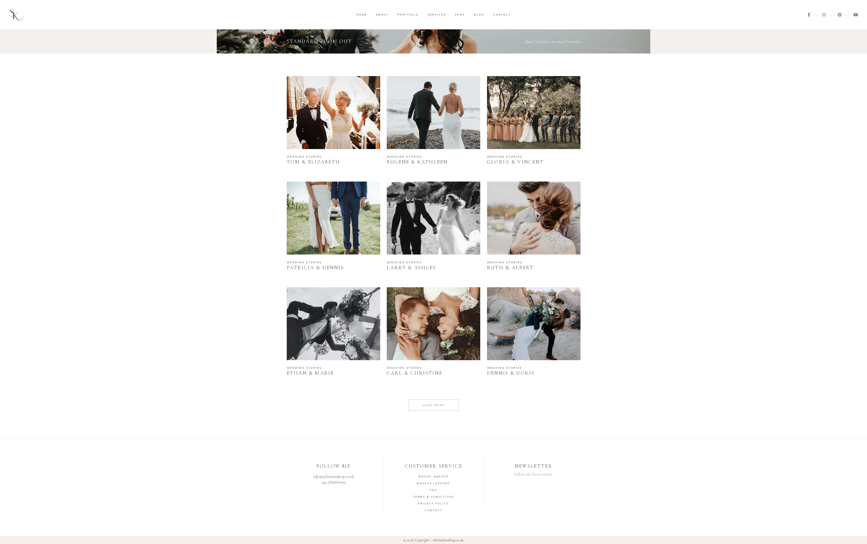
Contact (433, 510)
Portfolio (542, 41)
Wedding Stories (304, 156)
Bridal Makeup (433, 476)
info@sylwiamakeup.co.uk (333, 476)
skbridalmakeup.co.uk (448, 539)
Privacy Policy (433, 503)
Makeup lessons (433, 483)
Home (529, 41)
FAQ (433, 490)
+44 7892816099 (333, 482)
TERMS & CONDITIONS (433, 496)
